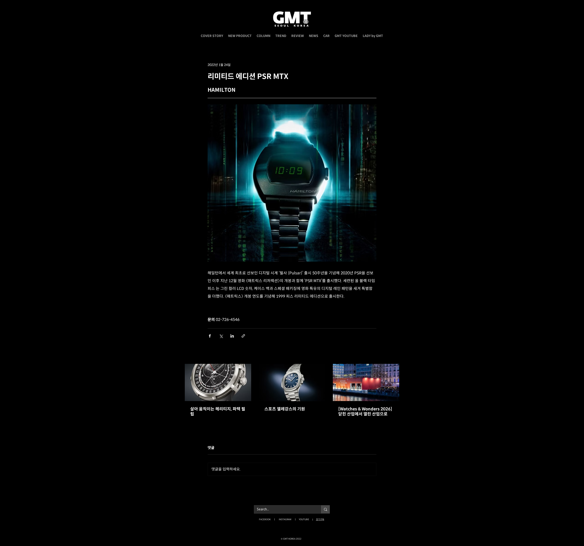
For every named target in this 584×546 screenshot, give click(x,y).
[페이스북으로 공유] (210, 336)
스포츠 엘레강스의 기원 (284, 409)
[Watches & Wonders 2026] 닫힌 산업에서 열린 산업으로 (365, 412)
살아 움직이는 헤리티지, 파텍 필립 (217, 412)
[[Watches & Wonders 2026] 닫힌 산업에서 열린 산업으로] (366, 382)
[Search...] (325, 509)
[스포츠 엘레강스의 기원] (292, 382)
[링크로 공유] (243, 336)
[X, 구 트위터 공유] (221, 336)
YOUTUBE (304, 519)
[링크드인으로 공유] (232, 336)
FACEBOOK (265, 519)
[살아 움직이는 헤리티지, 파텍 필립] (218, 382)
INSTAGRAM (285, 519)
